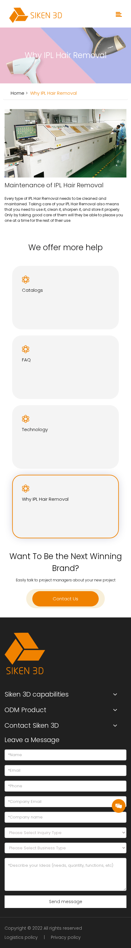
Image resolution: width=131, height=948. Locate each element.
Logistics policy (21, 937)
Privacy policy (66, 937)
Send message (65, 902)
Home (17, 93)
